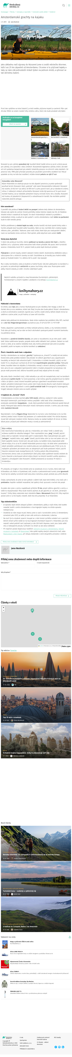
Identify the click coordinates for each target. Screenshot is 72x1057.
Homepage (4, 12)
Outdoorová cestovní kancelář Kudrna (43, 1038)
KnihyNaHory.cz (52, 280)
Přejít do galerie (15, 124)
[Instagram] (59, 1047)
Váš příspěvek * (6, 572)
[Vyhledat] (64, 5)
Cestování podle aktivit (40, 12)
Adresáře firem (24, 1046)
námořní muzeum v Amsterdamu (45, 529)
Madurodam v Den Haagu (12, 534)
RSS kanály (57, 1037)
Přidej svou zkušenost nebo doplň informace (18, 542)
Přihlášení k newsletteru (27, 1049)
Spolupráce (23, 1040)
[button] (32, 610)
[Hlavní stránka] (10, 5)
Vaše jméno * (5, 563)
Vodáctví (52, 12)
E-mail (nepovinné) (43, 563)
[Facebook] (55, 1047)
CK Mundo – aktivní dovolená (42, 1043)
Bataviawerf (25, 531)
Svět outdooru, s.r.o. (26, 1043)
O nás (21, 1037)
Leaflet (41, 645)
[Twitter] (63, 1047)
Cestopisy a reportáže (24, 12)
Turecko (13, 650)
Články (12, 12)
